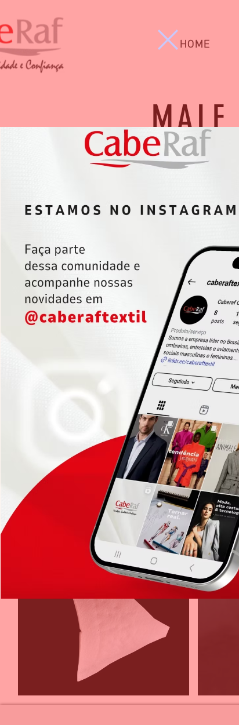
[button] (168, 39)
